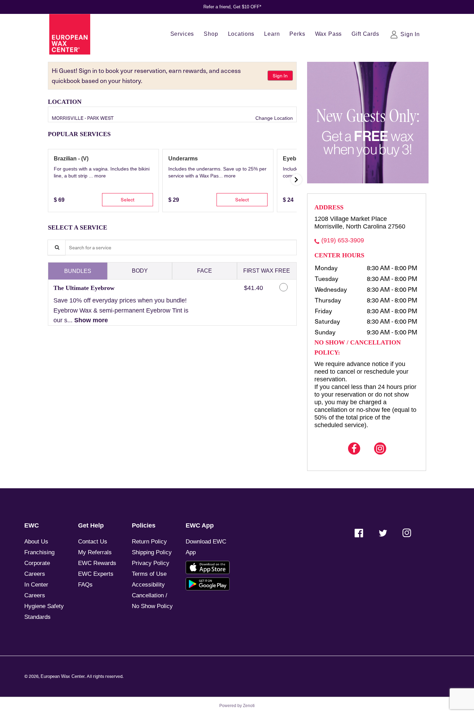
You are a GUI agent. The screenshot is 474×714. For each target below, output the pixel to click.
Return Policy (149, 541)
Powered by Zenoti (237, 705)
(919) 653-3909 (342, 240)
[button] (100, 175)
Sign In (280, 75)
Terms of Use (149, 574)
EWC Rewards (97, 563)
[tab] (78, 271)
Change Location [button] (273, 118)
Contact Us (92, 541)
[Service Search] (57, 247)
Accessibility (148, 584)
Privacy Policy (150, 563)
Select (127, 199)
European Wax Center (63, 676)
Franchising (39, 552)
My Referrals (95, 552)
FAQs (85, 584)
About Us (36, 541)
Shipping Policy (152, 552)
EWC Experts (95, 574)
